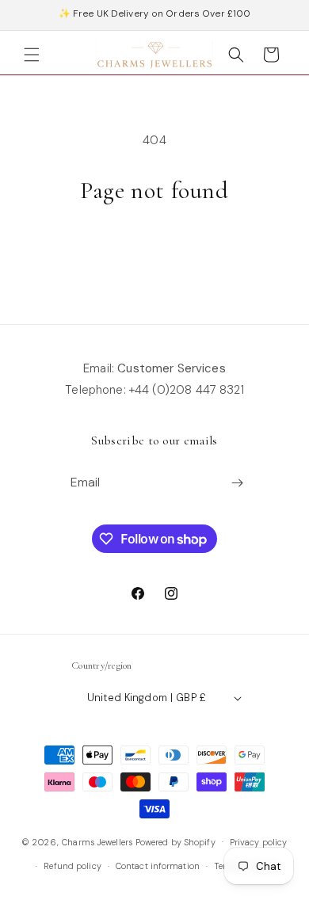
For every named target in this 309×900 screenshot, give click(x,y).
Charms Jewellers (97, 841)
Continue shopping (154, 249)
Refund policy (72, 865)
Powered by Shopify (175, 841)
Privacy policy (259, 842)
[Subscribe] (237, 483)
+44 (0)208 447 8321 (186, 390)
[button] (31, 54)
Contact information (158, 865)
